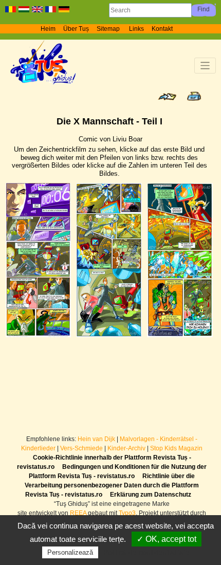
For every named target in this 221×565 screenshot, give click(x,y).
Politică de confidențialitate (146, 552)
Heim (48, 28)
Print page (194, 96)
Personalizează (70, 552)
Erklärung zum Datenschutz (150, 494)
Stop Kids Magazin (176, 448)
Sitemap (109, 28)
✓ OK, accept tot (166, 539)
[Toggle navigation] (205, 66)
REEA (78, 513)
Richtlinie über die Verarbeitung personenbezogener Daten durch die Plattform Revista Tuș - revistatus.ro (112, 485)
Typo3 (127, 513)
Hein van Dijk (96, 439)
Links (136, 28)
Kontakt (162, 28)
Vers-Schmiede (81, 448)
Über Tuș (76, 28)
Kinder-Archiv (127, 448)
